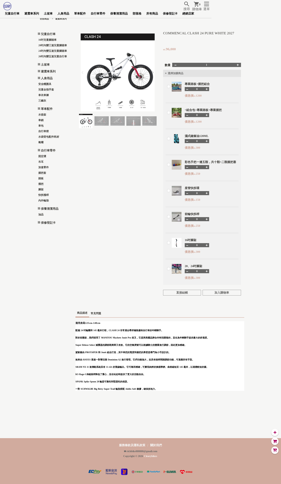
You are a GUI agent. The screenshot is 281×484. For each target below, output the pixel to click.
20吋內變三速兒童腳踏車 (52, 45)
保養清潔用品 (119, 13)
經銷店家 (188, 13)
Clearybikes (150, 456)
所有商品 (152, 13)
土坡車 (48, 13)
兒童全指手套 (46, 89)
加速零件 (43, 167)
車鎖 (41, 120)
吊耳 (41, 161)
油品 (41, 214)
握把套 (42, 172)
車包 (41, 125)
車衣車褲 (43, 95)
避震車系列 (31, 13)
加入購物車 (221, 292)
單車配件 (80, 13)
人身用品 (63, 13)
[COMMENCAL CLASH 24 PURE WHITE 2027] (118, 72)
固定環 (42, 156)
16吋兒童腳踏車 (47, 39)
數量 (168, 65)
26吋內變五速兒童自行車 (52, 56)
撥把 (41, 183)
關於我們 (156, 445)
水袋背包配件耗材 (48, 136)
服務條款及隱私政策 (132, 445)
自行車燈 (43, 131)
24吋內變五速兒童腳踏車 (52, 50)
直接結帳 (182, 292)
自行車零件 (98, 13)
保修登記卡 (170, 13)
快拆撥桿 (43, 195)
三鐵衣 (42, 100)
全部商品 (44, 19)
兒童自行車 (12, 13)
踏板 (41, 178)
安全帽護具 (44, 84)
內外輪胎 (43, 200)
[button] (153, 72)
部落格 (137, 13)
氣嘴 (41, 142)
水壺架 (42, 114)
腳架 (41, 189)
